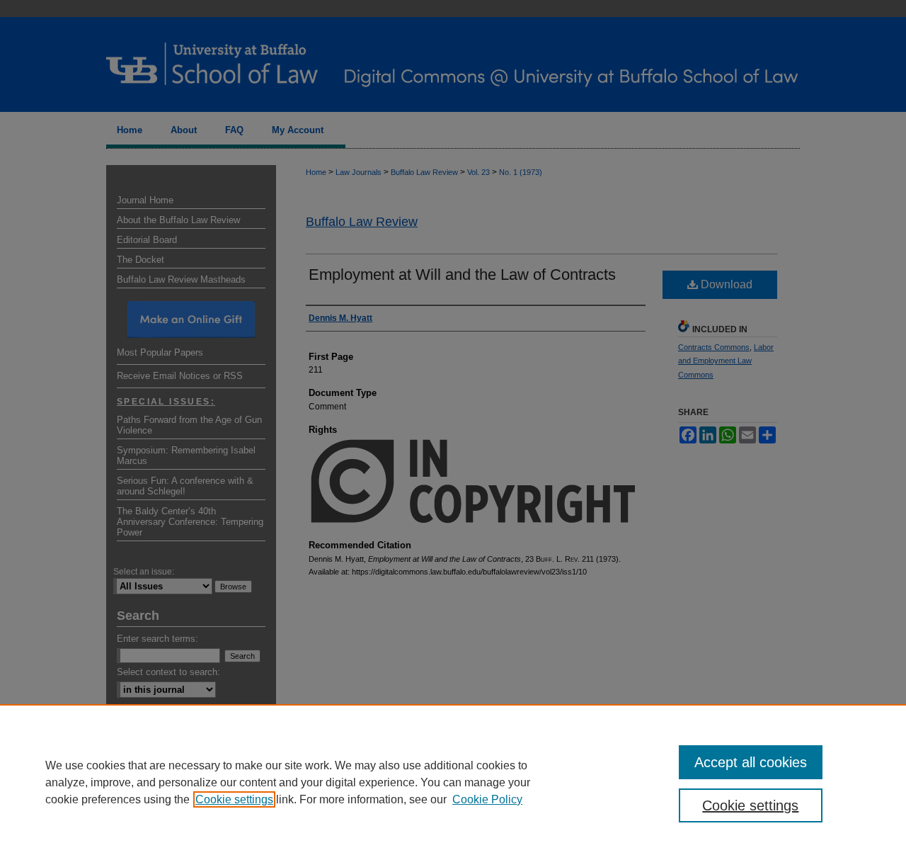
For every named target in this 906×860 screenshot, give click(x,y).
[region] (453, 782)
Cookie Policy (487, 799)
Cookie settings (234, 799)
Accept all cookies (750, 762)
